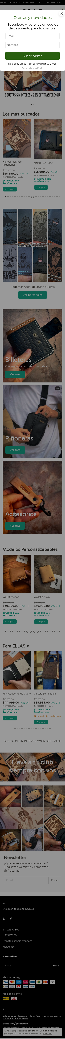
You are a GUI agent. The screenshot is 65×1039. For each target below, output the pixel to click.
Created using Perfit (32, 68)
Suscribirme (32, 56)
